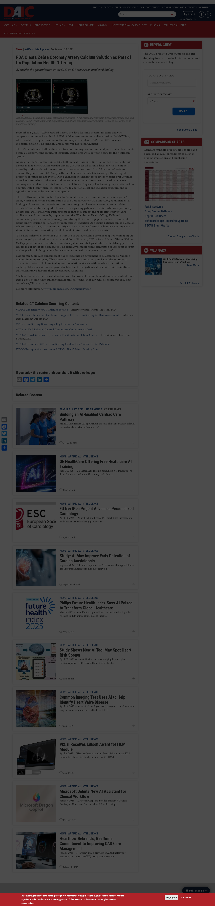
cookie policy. (28, 903)
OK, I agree (171, 897)
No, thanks (186, 897)
